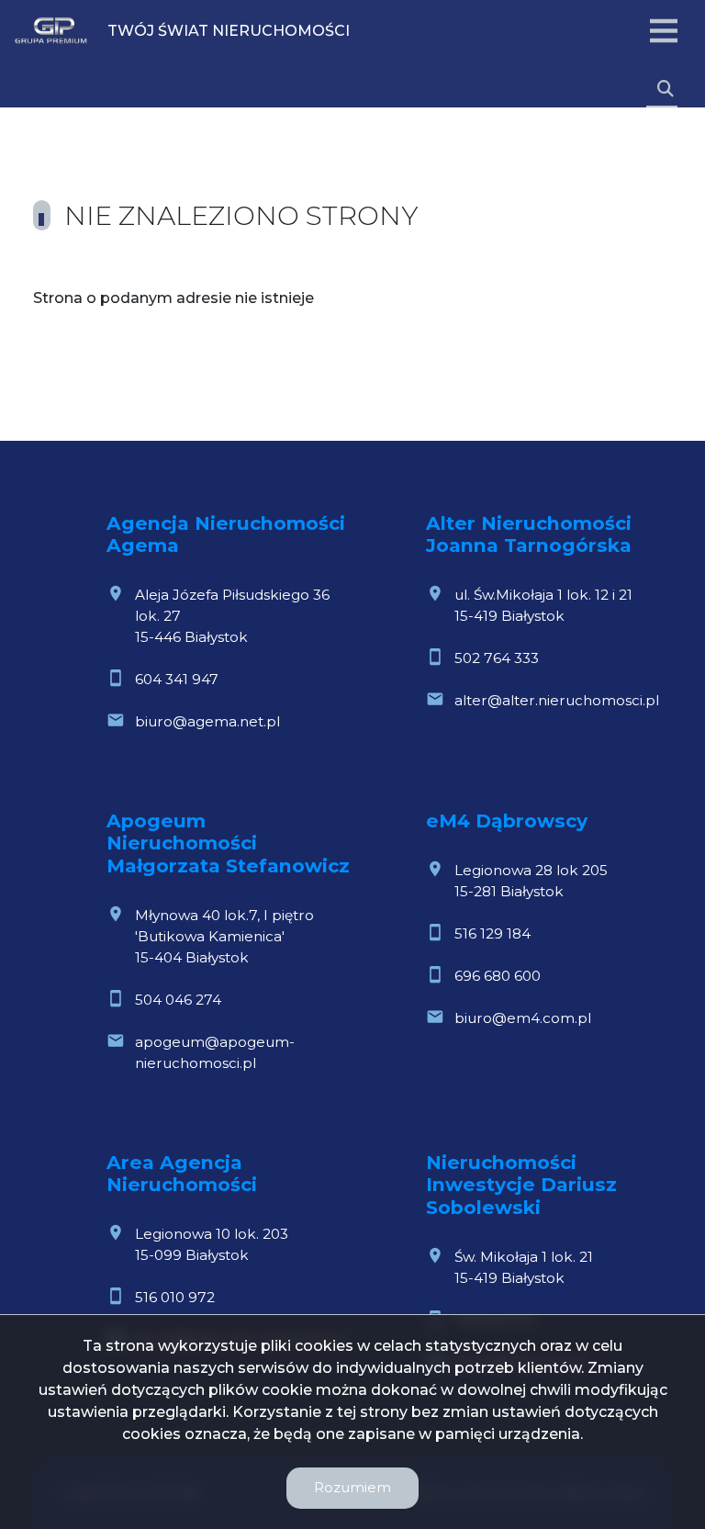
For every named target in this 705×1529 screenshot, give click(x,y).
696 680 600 (497, 975)
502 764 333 (496, 658)
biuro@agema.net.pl (207, 721)
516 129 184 (492, 933)
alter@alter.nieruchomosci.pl (556, 700)
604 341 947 (176, 679)
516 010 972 (175, 1297)
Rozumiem (352, 1487)
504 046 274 (178, 999)
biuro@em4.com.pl (522, 1018)
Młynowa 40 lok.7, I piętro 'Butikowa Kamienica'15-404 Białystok (224, 936)
